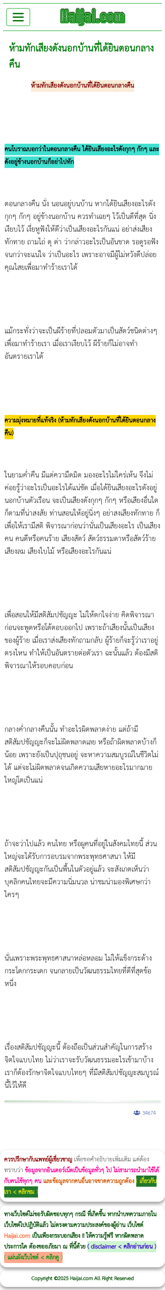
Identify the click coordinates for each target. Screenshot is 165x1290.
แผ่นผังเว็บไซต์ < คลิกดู (33, 1257)
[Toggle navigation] (18, 17)
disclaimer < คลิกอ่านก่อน (122, 1246)
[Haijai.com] (93, 17)
